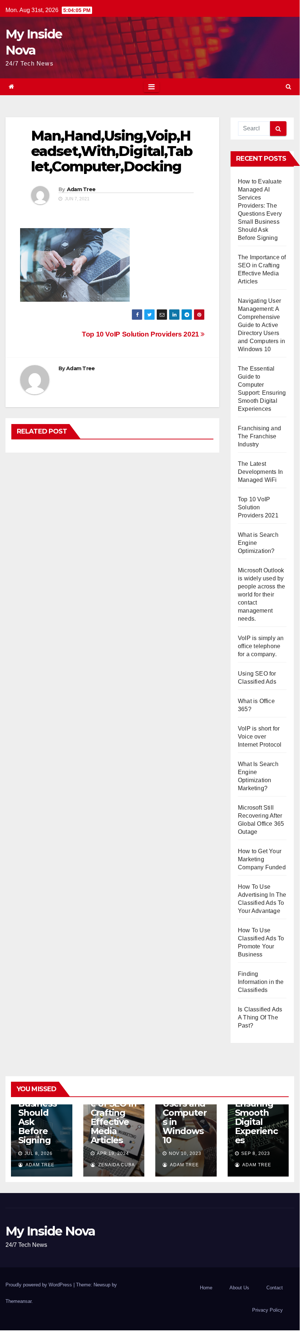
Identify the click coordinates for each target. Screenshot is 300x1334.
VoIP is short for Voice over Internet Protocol (259, 736)
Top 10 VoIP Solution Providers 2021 (141, 334)
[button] (288, 86)
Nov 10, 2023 (185, 1153)
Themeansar (18, 1301)
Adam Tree (81, 189)
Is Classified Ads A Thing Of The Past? (260, 1017)
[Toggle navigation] (151, 86)
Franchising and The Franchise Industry (259, 436)
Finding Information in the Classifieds (261, 982)
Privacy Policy (267, 1310)
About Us (239, 1287)
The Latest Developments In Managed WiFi (260, 472)
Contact (274, 1287)
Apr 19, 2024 (113, 1153)
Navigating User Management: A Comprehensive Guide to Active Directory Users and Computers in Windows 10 (261, 325)
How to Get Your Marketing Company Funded (262, 859)
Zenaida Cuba (116, 1164)
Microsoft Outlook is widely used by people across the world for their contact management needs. (261, 594)
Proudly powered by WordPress (39, 1284)
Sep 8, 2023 (255, 1153)
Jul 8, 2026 (38, 1153)
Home (206, 1287)
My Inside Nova (50, 1231)
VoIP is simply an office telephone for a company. (261, 646)
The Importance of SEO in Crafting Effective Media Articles (114, 1112)
